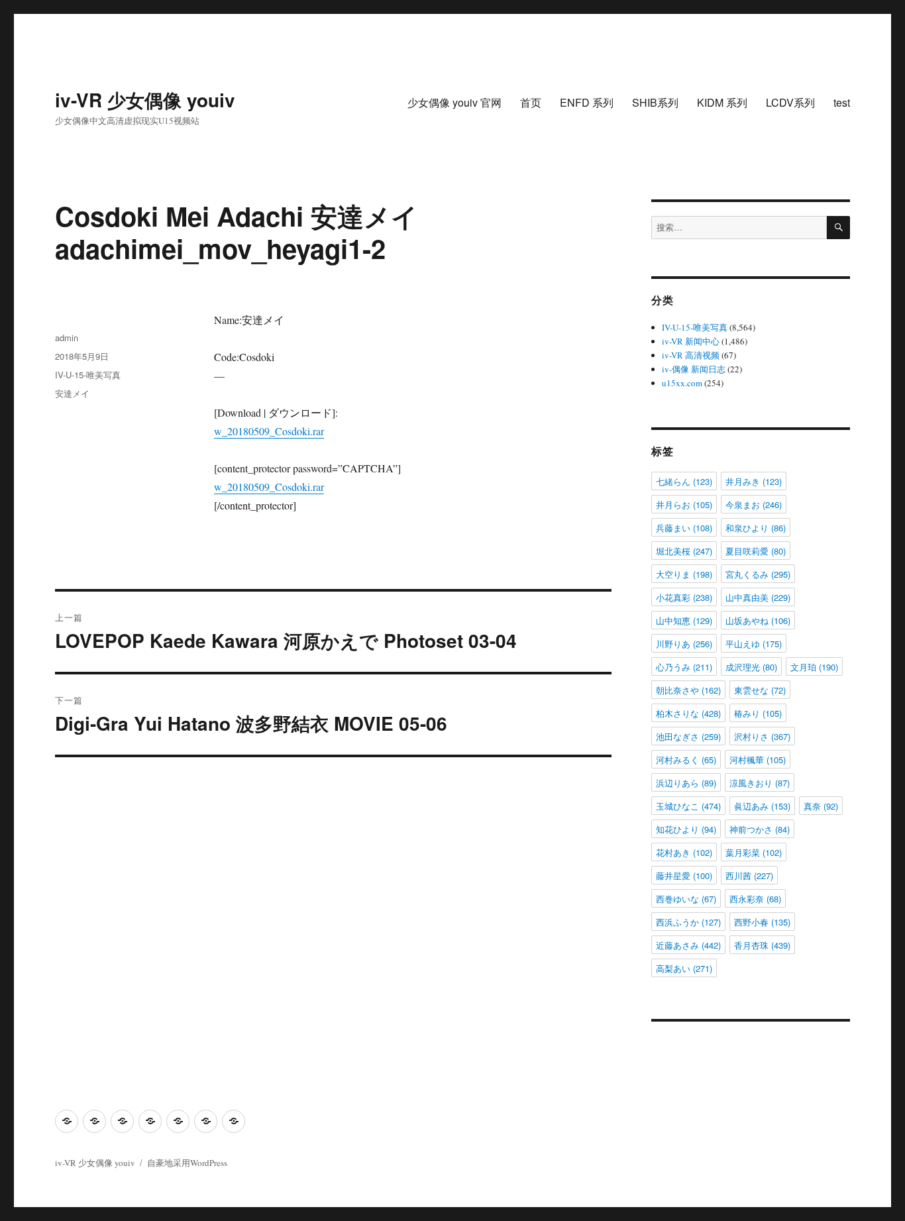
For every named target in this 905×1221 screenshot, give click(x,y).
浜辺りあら (686, 782)
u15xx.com (682, 383)
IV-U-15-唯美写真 (88, 374)
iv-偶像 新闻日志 (693, 369)
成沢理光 (751, 667)
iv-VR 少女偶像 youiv (145, 99)
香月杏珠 (762, 945)
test (841, 102)
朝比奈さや (688, 690)
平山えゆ (753, 643)
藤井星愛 (684, 875)
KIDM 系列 (722, 102)
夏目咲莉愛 (755, 551)
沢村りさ (762, 736)
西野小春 (762, 922)
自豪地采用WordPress (187, 1163)
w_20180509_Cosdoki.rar (269, 431)
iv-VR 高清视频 (690, 355)
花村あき (684, 852)
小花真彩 (684, 597)
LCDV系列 (790, 102)
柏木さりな (688, 713)
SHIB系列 (655, 102)
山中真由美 (757, 597)
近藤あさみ (688, 945)
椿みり (758, 713)
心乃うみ (684, 667)
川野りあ (684, 643)
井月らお (684, 504)
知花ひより (686, 829)
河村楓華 (757, 759)
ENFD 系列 (586, 102)
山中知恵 (684, 620)
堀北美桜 (684, 551)
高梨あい (684, 968)
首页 (530, 102)
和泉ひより (755, 527)
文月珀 (814, 667)
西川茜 (749, 875)
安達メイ (72, 393)
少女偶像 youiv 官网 (454, 102)
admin (66, 337)
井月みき (753, 481)
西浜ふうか (688, 922)
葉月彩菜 (753, 852)
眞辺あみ (762, 806)
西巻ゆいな (686, 898)
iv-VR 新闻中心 (690, 341)
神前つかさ (759, 829)
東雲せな (760, 690)
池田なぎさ (688, 736)
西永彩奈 (755, 898)
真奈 (821, 806)
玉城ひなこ (688, 806)
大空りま (684, 574)
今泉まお (753, 504)
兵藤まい (684, 527)
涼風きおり (759, 782)
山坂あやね (757, 620)
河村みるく (686, 759)
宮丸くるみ (757, 574)
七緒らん (684, 481)
